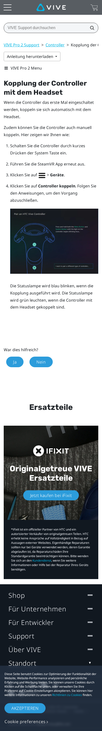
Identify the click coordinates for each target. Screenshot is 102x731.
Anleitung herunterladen (30, 56)
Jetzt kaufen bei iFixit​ (51, 495)
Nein (41, 362)
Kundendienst (41, 560)
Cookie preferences (25, 721)
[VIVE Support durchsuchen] (90, 28)
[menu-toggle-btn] (7, 7)
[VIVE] (51, 7)
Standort (22, 663)
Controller (55, 45)
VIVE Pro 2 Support (21, 45)
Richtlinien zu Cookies (67, 695)
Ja (15, 362)
